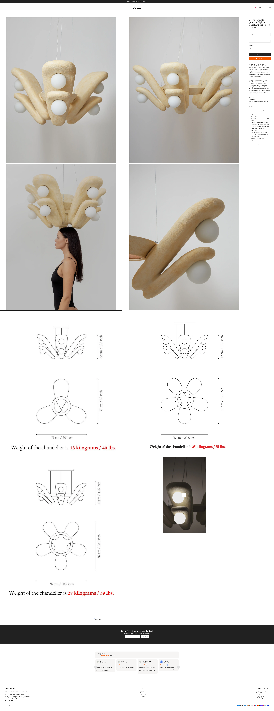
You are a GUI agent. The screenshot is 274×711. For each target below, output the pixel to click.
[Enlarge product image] (61, 90)
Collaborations (143, 694)
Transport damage (260, 694)
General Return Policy (256, 153)
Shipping (252, 149)
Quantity (251, 45)
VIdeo (251, 157)
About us (142, 691)
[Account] (263, 7)
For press (142, 696)
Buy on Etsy (259, 58)
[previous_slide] (95, 667)
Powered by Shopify (10, 706)
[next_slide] (178, 667)
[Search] (266, 7)
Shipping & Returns (261, 691)
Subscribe (145, 636)
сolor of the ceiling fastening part (259, 38)
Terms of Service (260, 696)
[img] (5, 700)
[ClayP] (137, 7)
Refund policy (259, 698)
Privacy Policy (259, 692)
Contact (142, 692)
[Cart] (270, 7)
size (250, 31)
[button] (258, 7)
